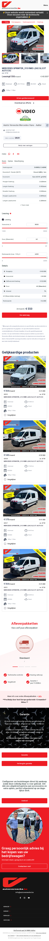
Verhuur (6, 915)
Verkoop (6, 906)
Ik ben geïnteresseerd (25, 98)
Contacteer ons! (24, 866)
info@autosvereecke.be (12, 132)
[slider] (47, 228)
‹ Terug (5, 22)
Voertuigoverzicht (29, 22)
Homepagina (16, 22)
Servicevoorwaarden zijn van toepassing (28, 935)
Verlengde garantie (24, 763)
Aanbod (24, 801)
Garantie (24, 755)
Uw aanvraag (25, 315)
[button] (25, 39)
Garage (5, 911)
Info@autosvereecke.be (25, 892)
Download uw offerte (23, 103)
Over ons (6, 920)
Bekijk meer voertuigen (25, 145)
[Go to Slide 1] (10, 58)
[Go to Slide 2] (29, 58)
